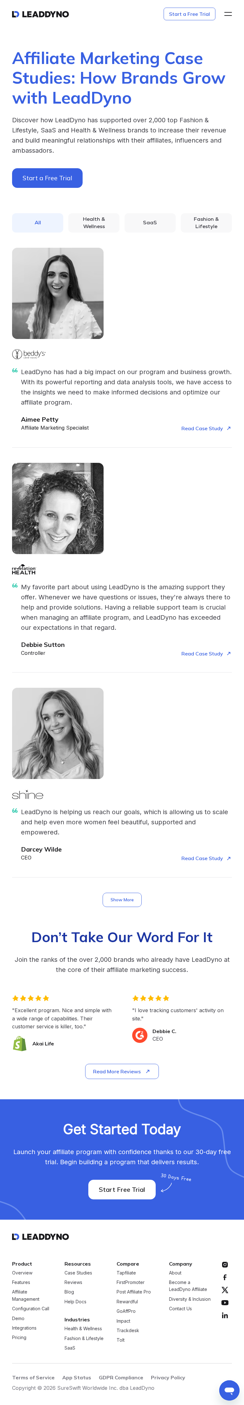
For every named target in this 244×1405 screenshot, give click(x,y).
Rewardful (127, 1301)
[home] (40, 14)
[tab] (37, 223)
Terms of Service (33, 1377)
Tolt (121, 1340)
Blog (69, 1291)
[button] (226, 14)
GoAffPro (126, 1311)
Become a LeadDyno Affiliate (188, 1286)
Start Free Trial (122, 1189)
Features (21, 1282)
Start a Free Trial (189, 14)
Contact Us (180, 1308)
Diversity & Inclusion (190, 1299)
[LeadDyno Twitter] (225, 1290)
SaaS (69, 1348)
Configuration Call (30, 1308)
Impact (123, 1321)
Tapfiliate (126, 1272)
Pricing (19, 1337)
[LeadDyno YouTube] (225, 1302)
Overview (22, 1272)
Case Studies (78, 1272)
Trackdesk (128, 1330)
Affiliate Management (25, 1295)
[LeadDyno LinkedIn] (225, 1315)
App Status (76, 1377)
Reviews (73, 1282)
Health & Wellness (83, 1328)
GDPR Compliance (121, 1377)
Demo (18, 1318)
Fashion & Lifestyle (84, 1338)
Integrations (24, 1328)
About (175, 1272)
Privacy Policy (168, 1377)
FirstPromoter (131, 1282)
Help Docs (75, 1301)
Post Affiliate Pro (134, 1291)
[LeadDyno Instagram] (225, 1264)
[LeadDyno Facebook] (225, 1277)
